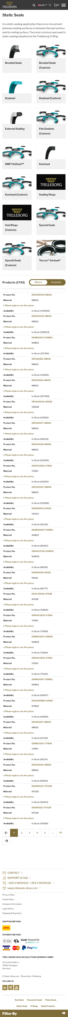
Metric (39, 282)
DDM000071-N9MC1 (42, 337)
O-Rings (34, 1006)
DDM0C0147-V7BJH (42, 743)
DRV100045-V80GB (42, 401)
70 (60, 832)
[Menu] (63, 5)
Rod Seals (19, 1000)
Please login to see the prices (19, 305)
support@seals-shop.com (22, 888)
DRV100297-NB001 (41, 487)
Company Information (12, 904)
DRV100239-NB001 (42, 316)
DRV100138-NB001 (41, 444)
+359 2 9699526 (40, 883)
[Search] (34, 5)
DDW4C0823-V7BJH (42, 658)
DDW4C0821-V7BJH (42, 465)
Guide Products (48, 1006)
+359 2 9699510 (17, 883)
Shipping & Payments (12, 913)
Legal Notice (8, 908)
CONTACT (13, 872)
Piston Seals (50, 1000)
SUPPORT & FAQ (17, 877)
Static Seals (21, 1006)
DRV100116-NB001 (41, 380)
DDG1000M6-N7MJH (42, 700)
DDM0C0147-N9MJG (42, 636)
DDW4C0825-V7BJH (42, 615)
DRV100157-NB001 (41, 722)
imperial (56, 282)
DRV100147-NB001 (41, 423)
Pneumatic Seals (34, 1000)
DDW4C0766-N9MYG (43, 551)
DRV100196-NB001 (41, 764)
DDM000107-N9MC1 (42, 679)
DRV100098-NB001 (42, 294)
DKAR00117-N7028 (41, 807)
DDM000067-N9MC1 (42, 530)
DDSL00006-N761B (42, 593)
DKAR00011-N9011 (41, 572)
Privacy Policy (8, 895)
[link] (50, 7)
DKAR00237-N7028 (42, 786)
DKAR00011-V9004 (41, 508)
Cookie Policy (8, 899)
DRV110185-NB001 (41, 359)
